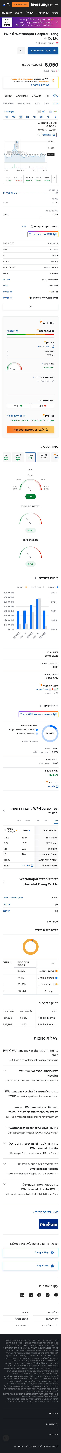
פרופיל (46, 103)
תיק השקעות (52, 1318)
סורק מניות (43, 12)
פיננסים (36, 95)
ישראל (30, 12)
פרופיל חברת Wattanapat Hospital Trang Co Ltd (38, 881)
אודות (25, 1312)
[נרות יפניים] (55, 111)
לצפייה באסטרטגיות (40, 85)
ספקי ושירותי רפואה (13, 897)
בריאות (6, 904)
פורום (8, 95)
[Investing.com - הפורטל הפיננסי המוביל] (42, 5)
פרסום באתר (21, 1318)
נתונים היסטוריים (24, 103)
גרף (47, 95)
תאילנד (6, 910)
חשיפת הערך (11, 193)
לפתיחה (26, 865)
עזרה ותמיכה (21, 1325)
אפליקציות (53, 1312)
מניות (55, 12)
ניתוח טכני (21, 95)
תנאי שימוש (53, 1413)
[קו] (50, 111)
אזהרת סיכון (53, 1434)
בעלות (37, 103)
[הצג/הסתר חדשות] (39, 111)
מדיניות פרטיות (52, 1424)
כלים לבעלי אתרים (49, 1325)
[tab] (43, 457)
